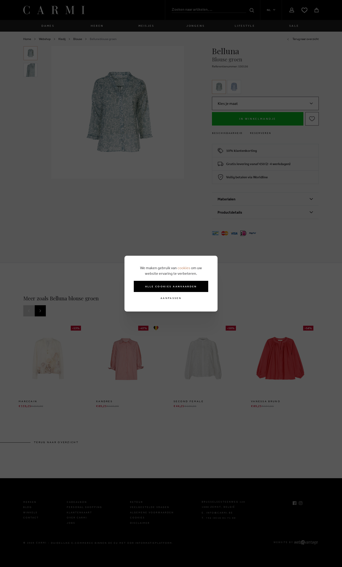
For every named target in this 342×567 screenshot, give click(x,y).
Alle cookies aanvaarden (171, 286)
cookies (184, 267)
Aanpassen (171, 298)
